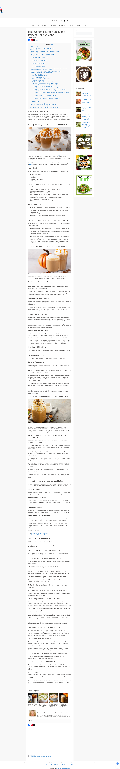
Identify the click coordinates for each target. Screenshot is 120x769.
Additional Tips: (34, 53)
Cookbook (71, 25)
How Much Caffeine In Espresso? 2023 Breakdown (40, 756)
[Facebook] (29, 721)
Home (37, 25)
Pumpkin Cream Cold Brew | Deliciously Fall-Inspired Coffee (42, 757)
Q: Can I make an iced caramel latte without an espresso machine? (49, 89)
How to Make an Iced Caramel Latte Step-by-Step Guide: (44, 51)
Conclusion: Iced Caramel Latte (38, 100)
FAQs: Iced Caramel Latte (37, 80)
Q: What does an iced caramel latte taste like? (44, 95)
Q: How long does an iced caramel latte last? (44, 90)
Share (37, 40)
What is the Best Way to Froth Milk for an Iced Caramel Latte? (46, 71)
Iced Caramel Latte (34, 46)
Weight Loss (44, 25)
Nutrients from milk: (38, 77)
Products (78, 25)
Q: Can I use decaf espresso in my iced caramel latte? (46, 87)
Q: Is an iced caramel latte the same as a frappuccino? (46, 98)
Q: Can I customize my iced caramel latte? (43, 86)
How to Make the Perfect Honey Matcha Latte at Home (42, 104)
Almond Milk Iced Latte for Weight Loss (38, 103)
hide (52, 44)
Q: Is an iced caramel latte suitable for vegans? (44, 84)
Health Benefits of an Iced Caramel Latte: (41, 72)
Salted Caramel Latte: (38, 65)
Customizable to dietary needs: (41, 78)
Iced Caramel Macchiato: (39, 63)
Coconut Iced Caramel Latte (39, 57)
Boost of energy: (37, 74)
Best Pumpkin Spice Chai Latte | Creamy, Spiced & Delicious (43, 107)
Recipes (53, 25)
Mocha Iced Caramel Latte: (39, 60)
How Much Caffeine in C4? (38, 534)
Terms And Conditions (62, 764)
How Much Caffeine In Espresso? (39, 533)
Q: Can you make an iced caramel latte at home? (45, 83)
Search (78, 31)
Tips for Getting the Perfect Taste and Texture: (42, 54)
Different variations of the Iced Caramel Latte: (42, 56)
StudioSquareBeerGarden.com (63, 768)
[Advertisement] (37, 9)
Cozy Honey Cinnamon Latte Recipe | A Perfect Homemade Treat (45, 106)
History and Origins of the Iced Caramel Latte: (42, 48)
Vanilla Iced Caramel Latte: (39, 62)
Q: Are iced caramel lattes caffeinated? (42, 81)
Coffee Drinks (62, 25)
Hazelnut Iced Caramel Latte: (40, 59)
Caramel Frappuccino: (38, 66)
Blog (33, 25)
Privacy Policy (71, 764)
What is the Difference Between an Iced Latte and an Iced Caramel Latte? (48, 68)
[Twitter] (31, 721)
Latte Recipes (32, 755)
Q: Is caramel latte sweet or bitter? (41, 97)
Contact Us (53, 764)
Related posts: (34, 101)
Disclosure (48, 764)
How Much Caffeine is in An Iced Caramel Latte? (42, 69)
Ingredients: (33, 49)
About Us (86, 25)
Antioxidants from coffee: (39, 75)
